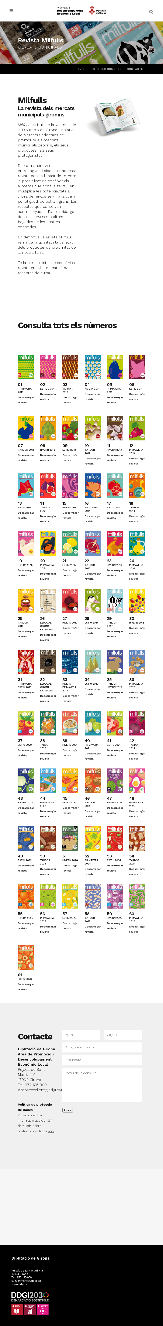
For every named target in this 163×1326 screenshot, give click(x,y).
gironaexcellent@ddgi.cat (40, 1090)
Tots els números (106, 68)
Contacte (135, 68)
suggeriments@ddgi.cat (26, 1281)
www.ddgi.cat (19, 1284)
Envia (67, 1110)
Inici (82, 68)
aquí (51, 1131)
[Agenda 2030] (30, 1303)
